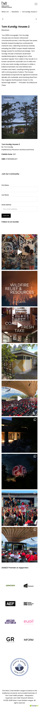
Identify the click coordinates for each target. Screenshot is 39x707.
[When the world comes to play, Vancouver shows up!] (19, 398)
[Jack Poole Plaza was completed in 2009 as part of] (19, 508)
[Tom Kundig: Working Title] (36, 19)
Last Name (5, 195)
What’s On (5, 12)
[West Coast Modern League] (7, 5)
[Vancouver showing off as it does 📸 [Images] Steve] (19, 471)
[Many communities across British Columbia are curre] (19, 288)
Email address (6, 205)
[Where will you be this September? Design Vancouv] (19, 252)
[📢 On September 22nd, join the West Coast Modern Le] (19, 325)
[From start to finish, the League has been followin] (19, 435)
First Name (5, 185)
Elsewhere (15, 12)
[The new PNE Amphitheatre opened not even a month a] (19, 545)
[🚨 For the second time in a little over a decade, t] (19, 362)
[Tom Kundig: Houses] (3, 19)
